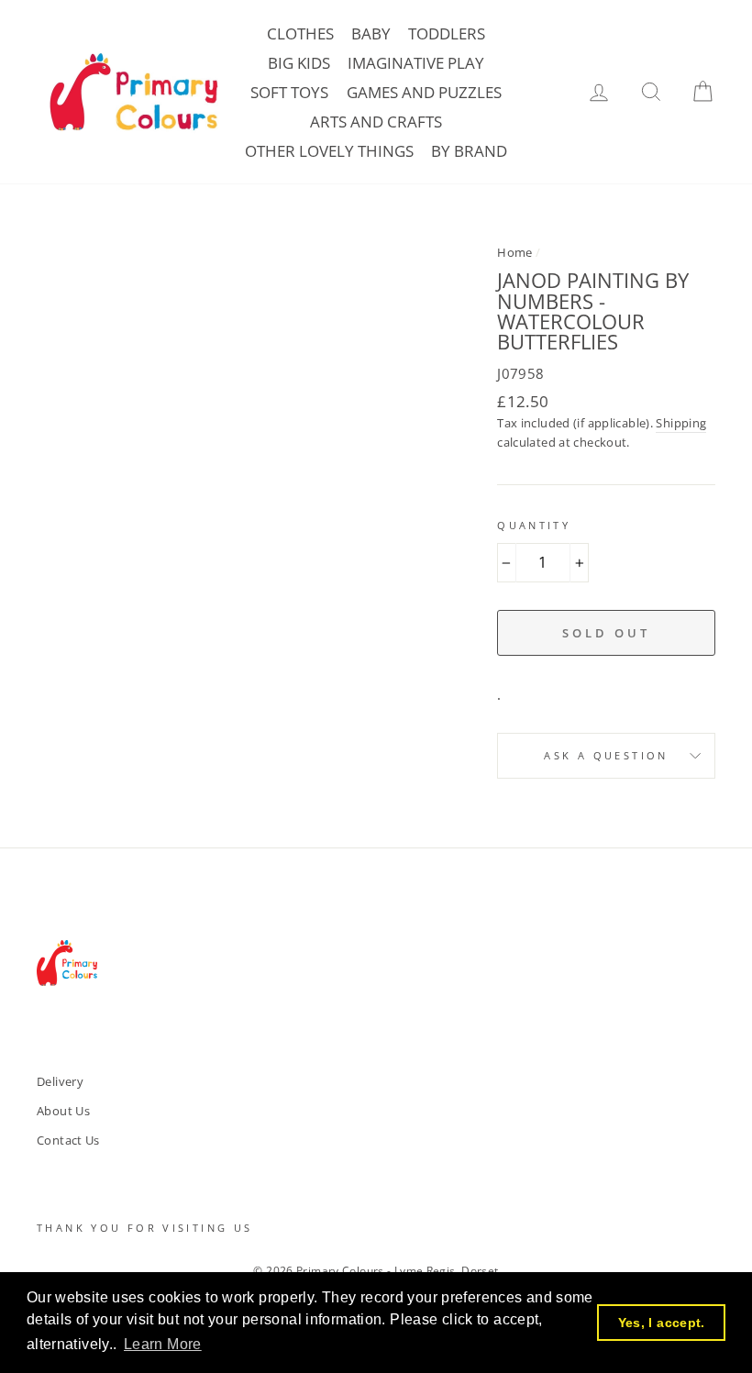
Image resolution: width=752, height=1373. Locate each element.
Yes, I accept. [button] (661, 1322)
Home (515, 252)
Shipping (681, 423)
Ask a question (606, 755)
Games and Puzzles (424, 92)
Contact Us (68, 1140)
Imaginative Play (416, 62)
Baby (371, 33)
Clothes (300, 33)
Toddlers (446, 33)
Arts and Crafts (376, 121)
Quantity (533, 525)
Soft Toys (289, 92)
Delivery (60, 1081)
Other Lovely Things (329, 150)
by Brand (469, 150)
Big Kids (299, 62)
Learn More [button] (163, 1344)
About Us (63, 1110)
